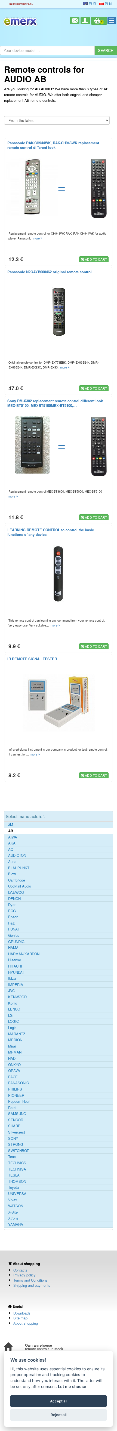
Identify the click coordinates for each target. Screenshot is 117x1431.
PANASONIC (18, 1083)
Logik (12, 1027)
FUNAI (13, 929)
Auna (12, 861)
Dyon (12, 904)
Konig (12, 1003)
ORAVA (14, 1070)
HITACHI (15, 966)
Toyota (13, 1187)
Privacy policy (24, 1275)
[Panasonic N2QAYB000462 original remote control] (58, 311)
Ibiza (12, 978)
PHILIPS (15, 1089)
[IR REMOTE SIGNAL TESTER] (58, 703)
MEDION (15, 1040)
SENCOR (15, 1120)
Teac (12, 1156)
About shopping (25, 1323)
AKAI (12, 843)
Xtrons (13, 1218)
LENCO (14, 1009)
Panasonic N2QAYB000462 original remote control (49, 271)
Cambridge (16, 880)
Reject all (58, 1414)
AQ (10, 849)
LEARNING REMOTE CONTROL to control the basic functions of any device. (50, 532)
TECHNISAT (18, 1169)
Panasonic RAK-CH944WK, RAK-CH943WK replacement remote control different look (53, 145)
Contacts (20, 1270)
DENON (14, 898)
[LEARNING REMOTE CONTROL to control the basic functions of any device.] (58, 574)
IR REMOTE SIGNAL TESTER (32, 658)
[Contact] (74, 20)
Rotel (12, 1108)
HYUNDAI (16, 972)
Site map (20, 1318)
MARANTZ (16, 1034)
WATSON (15, 1206)
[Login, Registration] (85, 20)
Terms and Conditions (30, 1280)
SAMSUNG (17, 1113)
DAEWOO (16, 892)
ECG (12, 911)
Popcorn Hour (19, 1101)
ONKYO (14, 1064)
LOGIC (13, 1021)
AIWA (12, 837)
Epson (13, 917)
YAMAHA (15, 1224)
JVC (11, 990)
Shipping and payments (31, 1285)
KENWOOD (17, 997)
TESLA (14, 1175)
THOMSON (17, 1181)
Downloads (21, 1313)
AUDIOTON (17, 855)
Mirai (12, 1046)
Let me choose (72, 1386)
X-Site (13, 1212)
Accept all (58, 1401)
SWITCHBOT (18, 1151)
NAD (12, 1058)
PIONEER (16, 1095)
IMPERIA (15, 984)
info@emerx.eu (22, 4)
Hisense (14, 960)
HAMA (13, 947)
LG (10, 1015)
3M (10, 824)
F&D (11, 923)
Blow (12, 874)
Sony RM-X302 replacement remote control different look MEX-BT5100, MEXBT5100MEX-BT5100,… (55, 403)
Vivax (12, 1200)
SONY (13, 1138)
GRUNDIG (16, 941)
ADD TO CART (95, 259)
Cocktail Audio (19, 886)
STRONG (15, 1144)
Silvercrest (16, 1132)
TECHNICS (17, 1163)
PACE (13, 1077)
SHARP (14, 1126)
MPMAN (14, 1052)
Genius (13, 935)
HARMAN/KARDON (23, 954)
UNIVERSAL (18, 1194)
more (37, 238)
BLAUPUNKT (18, 868)
